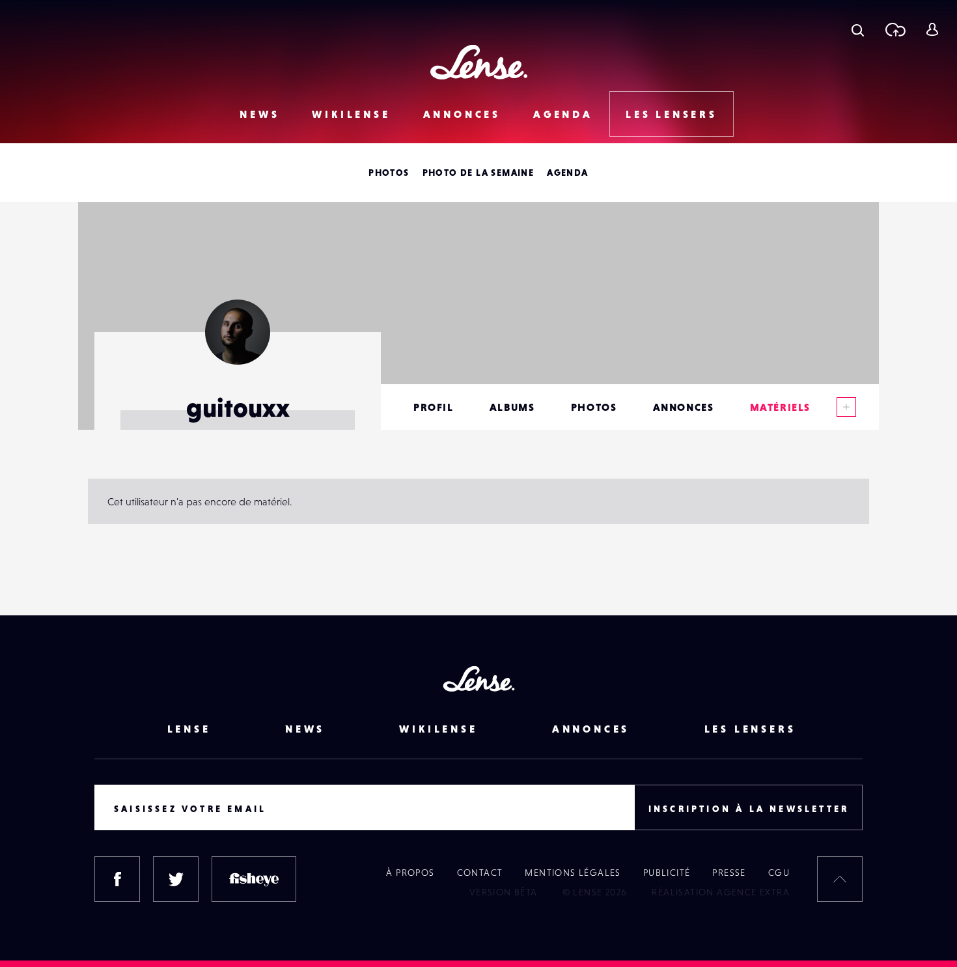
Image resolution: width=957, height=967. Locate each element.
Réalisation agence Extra (721, 892)
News (259, 114)
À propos (410, 872)
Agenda (563, 114)
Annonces (462, 114)
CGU (779, 872)
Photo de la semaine (478, 172)
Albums (512, 407)
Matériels (780, 407)
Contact (480, 872)
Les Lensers (671, 114)
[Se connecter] (931, 29)
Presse (728, 872)
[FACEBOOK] (117, 879)
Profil (433, 407)
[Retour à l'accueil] (478, 62)
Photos (388, 172)
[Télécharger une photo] (894, 29)
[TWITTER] (176, 879)
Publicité (667, 872)
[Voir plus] (846, 407)
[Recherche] (857, 29)
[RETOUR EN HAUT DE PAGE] (840, 879)
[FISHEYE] (254, 879)
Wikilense (351, 114)
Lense (189, 729)
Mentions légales (572, 872)
